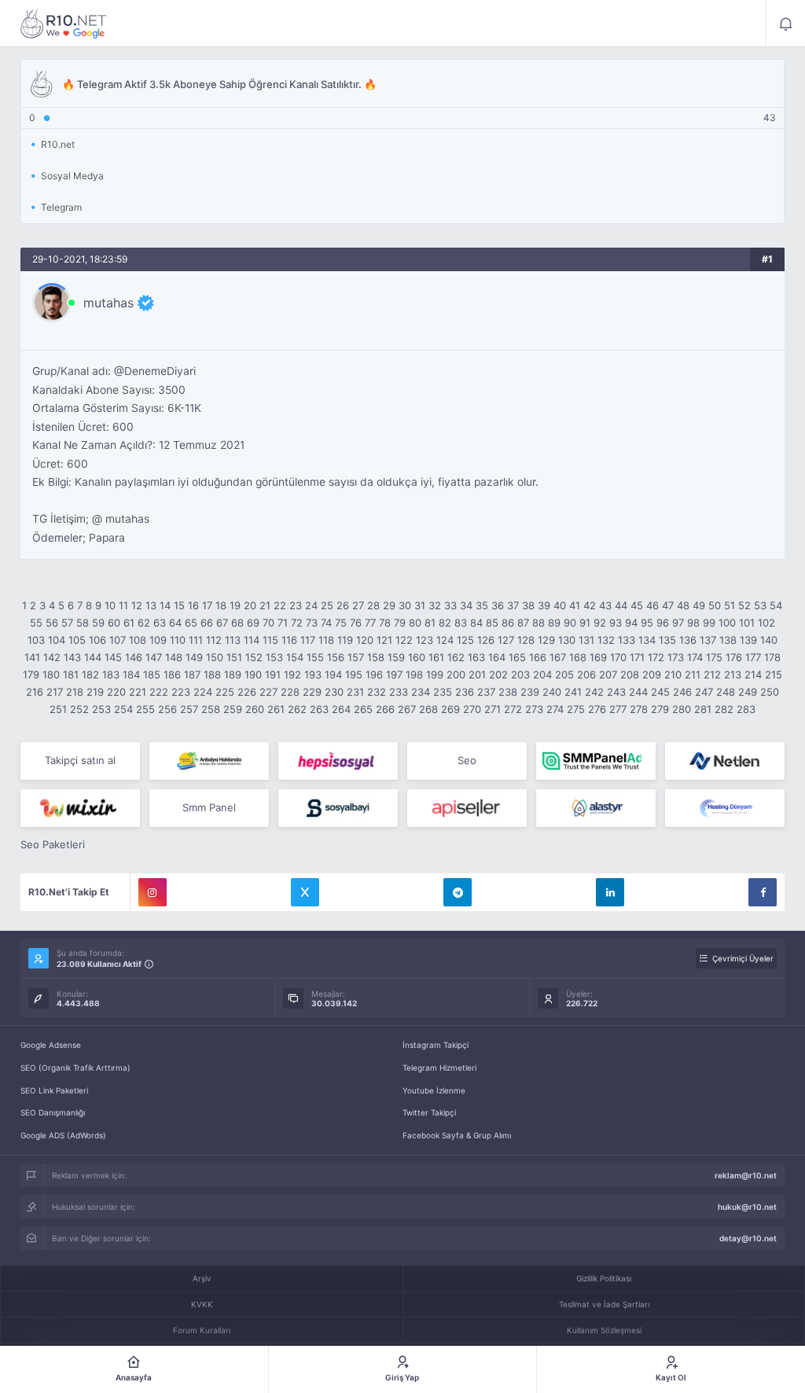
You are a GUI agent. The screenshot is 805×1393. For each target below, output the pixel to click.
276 (597, 709)
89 (554, 622)
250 (769, 691)
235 (442, 691)
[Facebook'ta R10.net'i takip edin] (762, 892)
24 (311, 605)
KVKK (202, 1304)
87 (523, 622)
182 (90, 674)
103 (36, 640)
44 (621, 605)
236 (464, 691)
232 (376, 691)
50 (714, 605)
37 (513, 605)
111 (196, 640)
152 (254, 657)
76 (356, 622)
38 (528, 605)
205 (564, 674)
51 (729, 605)
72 (297, 622)
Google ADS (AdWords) (63, 1135)
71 (283, 622)
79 (400, 622)
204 (542, 674)
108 (137, 640)
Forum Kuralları (201, 1330)
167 (558, 657)
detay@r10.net (748, 1238)
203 (520, 674)
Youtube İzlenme (433, 1090)
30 (405, 605)
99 (709, 622)
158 (375, 657)
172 (656, 657)
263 (319, 709)
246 (682, 691)
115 (270, 640)
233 (398, 691)
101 (747, 622)
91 (584, 622)
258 (210, 709)
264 (341, 709)
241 (573, 691)
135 (667, 640)
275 (576, 709)
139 (748, 640)
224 (202, 691)
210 (673, 674)
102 (766, 622)
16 (193, 605)
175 (714, 657)
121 (384, 640)
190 (253, 674)
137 (708, 640)
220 (116, 691)
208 (629, 674)
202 (498, 674)
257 (189, 709)
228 (290, 691)
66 (206, 622)
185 (151, 674)
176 (734, 657)
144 (92, 657)
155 (315, 657)
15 (179, 605)
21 (264, 605)
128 (526, 640)
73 (312, 622)
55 (36, 622)
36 (497, 605)
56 (52, 622)
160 (416, 657)
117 (307, 640)
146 (133, 657)
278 (639, 709)
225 (224, 691)
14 (165, 605)
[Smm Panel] (338, 761)
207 (608, 674)
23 (295, 605)
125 (465, 640)
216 (34, 691)
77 (370, 622)
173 (675, 657)
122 (404, 640)
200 (456, 674)
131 (586, 640)
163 (476, 657)
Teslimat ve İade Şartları (604, 1304)
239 (529, 691)
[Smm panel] (596, 761)
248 (725, 691)
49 (699, 605)
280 (681, 709)
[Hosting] (725, 761)
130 (566, 640)
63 (159, 622)
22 (280, 605)
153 (274, 657)
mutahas (108, 303)
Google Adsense (50, 1044)
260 (254, 709)
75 (341, 622)
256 (167, 709)
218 (74, 691)
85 (492, 622)
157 (355, 657)
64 (175, 622)
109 (158, 640)
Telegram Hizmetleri (439, 1067)
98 (693, 622)
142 (52, 657)
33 (450, 605)
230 (334, 691)
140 (768, 640)
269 (450, 709)
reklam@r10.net (746, 1175)
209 (651, 674)
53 (760, 605)
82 (445, 622)
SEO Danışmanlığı (52, 1112)
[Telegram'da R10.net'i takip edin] (457, 892)
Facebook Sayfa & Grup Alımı (456, 1135)
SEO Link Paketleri (54, 1090)
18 (220, 605)
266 (385, 709)
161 (436, 657)
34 (466, 605)
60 (114, 622)
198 (414, 674)
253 (101, 709)
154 (294, 657)
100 (727, 622)
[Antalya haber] (209, 761)
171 (637, 657)
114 (251, 640)
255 (145, 709)
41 (574, 605)
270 (472, 709)
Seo (467, 760)
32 (434, 605)
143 (72, 657)
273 (534, 709)
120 (364, 640)
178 (772, 657)
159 (396, 657)
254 (123, 709)
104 (56, 640)
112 (214, 640)
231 (355, 691)
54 (776, 605)
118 (326, 640)
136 (688, 640)
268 (428, 709)
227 (268, 691)
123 (424, 640)
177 (753, 657)
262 (297, 709)
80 (415, 622)
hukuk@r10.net (747, 1206)
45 (636, 605)
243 (616, 691)
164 (496, 657)
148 (173, 657)
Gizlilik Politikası (603, 1278)
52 (744, 605)
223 (180, 691)
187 (192, 674)
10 (110, 605)
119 (345, 640)
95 (647, 622)
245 (660, 691)
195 (353, 674)
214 (753, 674)
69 (253, 622)
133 (626, 640)
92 (600, 622)
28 (373, 605)
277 (618, 709)
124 (445, 640)
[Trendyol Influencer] (80, 808)
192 (292, 674)
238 (507, 691)
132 (606, 640)
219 (95, 691)
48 (683, 605)
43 (605, 605)
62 (144, 622)
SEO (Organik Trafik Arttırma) (75, 1067)
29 (389, 605)
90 (570, 622)
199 (434, 674)
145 (113, 657)
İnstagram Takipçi (435, 1044)
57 (67, 622)
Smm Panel (209, 807)
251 (58, 709)
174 (695, 657)
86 (508, 622)
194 (333, 674)
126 (485, 640)
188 (212, 674)
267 (407, 709)
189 (232, 674)
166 (537, 657)
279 (660, 709)
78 (385, 622)
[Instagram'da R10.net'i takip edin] (152, 892)
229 (312, 691)
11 (123, 605)
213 (732, 674)
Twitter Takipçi (429, 1112)
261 (276, 709)
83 (460, 622)
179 (31, 674)
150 (214, 657)
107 (117, 640)
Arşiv (202, 1278)
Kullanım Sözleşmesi (604, 1330)
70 (268, 622)
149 (194, 657)
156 (335, 657)
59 (98, 622)
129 (546, 640)
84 (476, 622)
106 (97, 640)
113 (233, 640)
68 (237, 622)
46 (652, 605)
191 (273, 674)
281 (702, 709)
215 (773, 674)
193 (313, 674)
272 (513, 709)
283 (746, 709)
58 (82, 622)
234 (420, 691)
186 (172, 674)
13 (150, 605)
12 (136, 605)
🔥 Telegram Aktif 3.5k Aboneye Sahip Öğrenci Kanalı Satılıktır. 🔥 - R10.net (63, 23)
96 (662, 622)
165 (517, 657)
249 (747, 691)
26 (342, 605)
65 (191, 622)
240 (551, 691)
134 (647, 640)
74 (326, 622)
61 (128, 622)
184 (131, 674)
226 (246, 691)
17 (207, 605)
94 (631, 622)
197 (394, 674)
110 (178, 640)
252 (79, 709)
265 (363, 709)
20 (250, 605)
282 (724, 709)
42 (589, 605)
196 (374, 674)
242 (594, 691)
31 (419, 605)
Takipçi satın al (80, 760)
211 (692, 674)
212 (712, 674)
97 (678, 622)
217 (54, 691)
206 (586, 674)
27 (358, 605)
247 (704, 691)
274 (555, 709)
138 (728, 640)
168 (577, 657)
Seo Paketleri (52, 844)
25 (327, 605)
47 (668, 605)
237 (486, 691)
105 (77, 640)
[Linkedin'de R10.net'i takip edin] (610, 892)
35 (482, 605)
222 (158, 691)
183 (110, 674)
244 (638, 691)
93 (615, 622)
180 (51, 674)
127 (506, 640)
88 (538, 622)
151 (234, 657)
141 (32, 657)
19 (235, 605)
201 (477, 674)
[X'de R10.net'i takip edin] (305, 892)
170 (618, 657)
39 (544, 605)
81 (430, 622)
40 (559, 605)
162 (456, 657)
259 (232, 709)
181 (71, 674)
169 (598, 657)
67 (222, 622)
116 (289, 640)
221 (137, 691)
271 (492, 709)
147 (153, 657)
